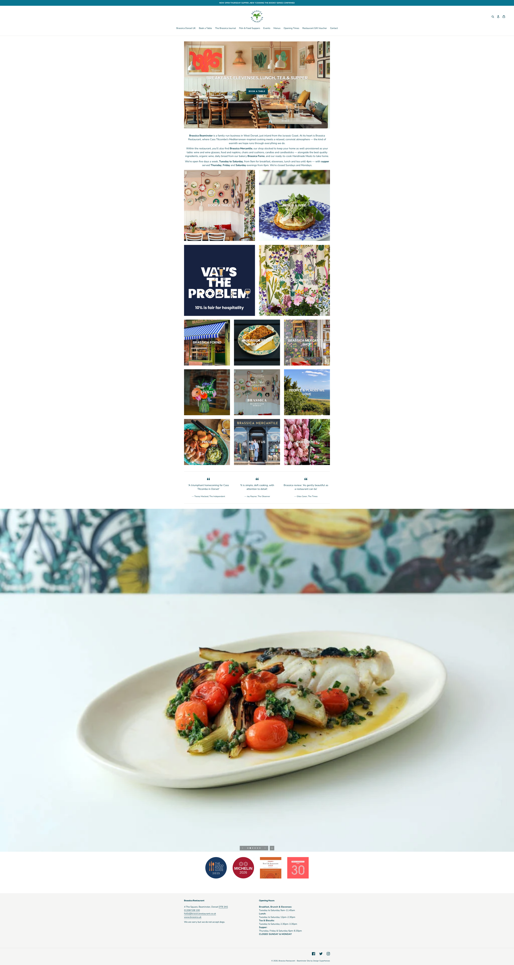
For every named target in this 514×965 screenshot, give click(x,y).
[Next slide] (265, 848)
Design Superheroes (321, 961)
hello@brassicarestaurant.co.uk (200, 913)
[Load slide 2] (250, 848)
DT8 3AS (223, 906)
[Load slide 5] (257, 848)
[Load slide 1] (248, 848)
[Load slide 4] (255, 848)
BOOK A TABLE (257, 91)
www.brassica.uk (192, 917)
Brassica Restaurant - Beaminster (292, 961)
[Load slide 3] (253, 848)
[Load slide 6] (260, 848)
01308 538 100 (192, 910)
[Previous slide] (243, 848)
